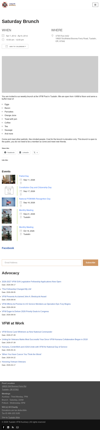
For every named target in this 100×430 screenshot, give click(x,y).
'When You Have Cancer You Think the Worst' (21, 354)
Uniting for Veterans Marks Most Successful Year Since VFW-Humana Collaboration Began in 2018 (45, 339)
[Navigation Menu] (95, 5)
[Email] (17, 427)
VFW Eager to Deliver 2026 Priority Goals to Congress (25, 311)
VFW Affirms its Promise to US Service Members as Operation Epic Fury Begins (36, 304)
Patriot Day (24, 176)
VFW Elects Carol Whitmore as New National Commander (27, 332)
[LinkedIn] (8, 427)
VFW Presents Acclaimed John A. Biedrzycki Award (24, 297)
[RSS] (13, 427)
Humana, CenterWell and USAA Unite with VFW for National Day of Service (34, 347)
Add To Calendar (17, 46)
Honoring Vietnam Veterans (14, 362)
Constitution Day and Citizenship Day (35, 187)
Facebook (8, 248)
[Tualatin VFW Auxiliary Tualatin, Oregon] (9, 5)
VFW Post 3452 (62, 35)
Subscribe (90, 263)
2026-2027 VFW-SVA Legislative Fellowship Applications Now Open (31, 282)
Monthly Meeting (26, 210)
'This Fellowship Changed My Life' (17, 289)
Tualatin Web (14, 417)
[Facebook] (3, 427)
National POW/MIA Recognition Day (34, 198)
